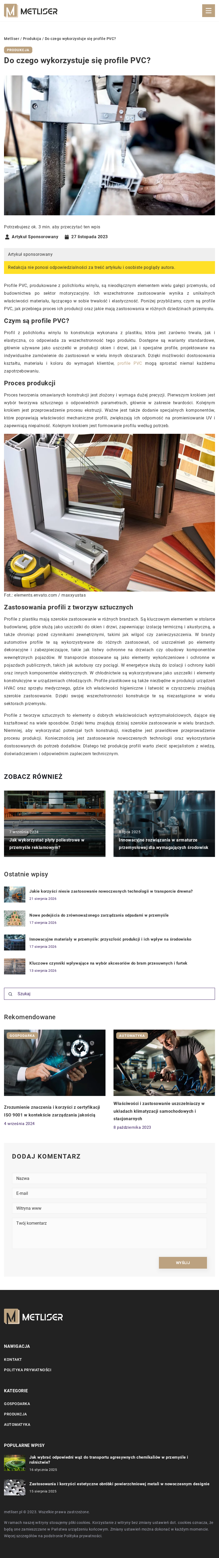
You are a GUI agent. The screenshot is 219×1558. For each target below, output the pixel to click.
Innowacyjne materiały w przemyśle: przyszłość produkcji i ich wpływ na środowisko (110, 939)
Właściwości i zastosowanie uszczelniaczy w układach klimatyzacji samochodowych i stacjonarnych (159, 1111)
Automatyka (17, 1424)
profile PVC (130, 363)
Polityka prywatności (27, 1370)
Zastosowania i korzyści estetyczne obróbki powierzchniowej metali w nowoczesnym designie (119, 1484)
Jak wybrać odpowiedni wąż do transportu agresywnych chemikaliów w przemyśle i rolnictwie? (108, 1460)
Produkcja (18, 50)
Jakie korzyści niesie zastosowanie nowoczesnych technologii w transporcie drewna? (111, 891)
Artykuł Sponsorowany (35, 236)
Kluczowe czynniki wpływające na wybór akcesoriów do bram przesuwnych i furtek (108, 963)
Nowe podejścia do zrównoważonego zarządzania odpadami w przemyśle (99, 915)
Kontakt (13, 1359)
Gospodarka (17, 1404)
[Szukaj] (10, 994)
